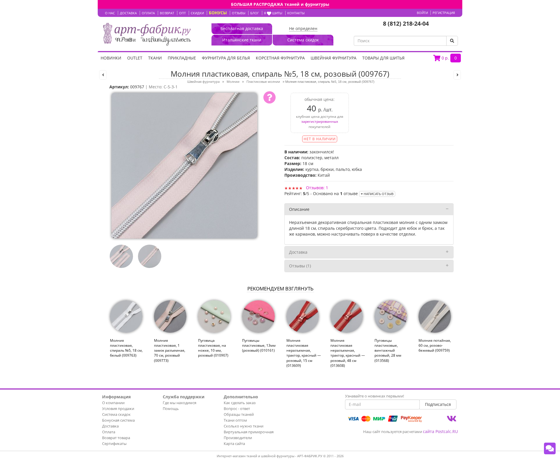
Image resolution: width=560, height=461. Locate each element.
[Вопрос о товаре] (269, 97)
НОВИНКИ (111, 58)
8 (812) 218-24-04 (406, 23)
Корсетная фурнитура (280, 58)
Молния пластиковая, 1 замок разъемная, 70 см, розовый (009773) (169, 350)
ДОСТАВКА (128, 13)
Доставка (298, 252)
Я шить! (273, 13)
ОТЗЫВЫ (238, 13)
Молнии (233, 81)
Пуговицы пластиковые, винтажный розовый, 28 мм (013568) (387, 350)
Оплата (108, 431)
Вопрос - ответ (237, 408)
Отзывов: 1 (317, 187)
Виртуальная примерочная (249, 431)
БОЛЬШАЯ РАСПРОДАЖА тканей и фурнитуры (280, 4)
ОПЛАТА (148, 13)
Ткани (155, 58)
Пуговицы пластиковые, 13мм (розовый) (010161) (259, 345)
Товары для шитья (383, 58)
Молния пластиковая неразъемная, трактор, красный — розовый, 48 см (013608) (347, 353)
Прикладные (182, 58)
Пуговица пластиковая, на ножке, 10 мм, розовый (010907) (213, 348)
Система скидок (116, 414)
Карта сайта (234, 443)
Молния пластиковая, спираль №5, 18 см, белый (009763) (126, 348)
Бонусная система (118, 420)
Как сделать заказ (240, 402)
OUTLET (134, 58)
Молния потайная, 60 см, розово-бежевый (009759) (435, 345)
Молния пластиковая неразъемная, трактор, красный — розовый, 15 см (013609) (303, 353)
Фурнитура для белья (226, 58)
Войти (422, 12)
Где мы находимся (179, 402)
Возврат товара (116, 437)
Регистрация (444, 12)
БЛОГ (254, 13)
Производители (238, 437)
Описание (299, 209)
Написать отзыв (378, 194)
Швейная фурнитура (333, 58)
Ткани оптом (235, 420)
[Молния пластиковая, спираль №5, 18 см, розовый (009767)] (184, 165)
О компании (113, 402)
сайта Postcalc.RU (440, 431)
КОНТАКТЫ (295, 13)
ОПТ (182, 13)
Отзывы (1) (300, 266)
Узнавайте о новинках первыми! (374, 396)
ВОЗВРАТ (167, 13)
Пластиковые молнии (263, 81)
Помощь (171, 408)
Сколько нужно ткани (243, 426)
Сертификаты (114, 443)
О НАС (110, 13)
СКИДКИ (197, 13)
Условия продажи (118, 408)
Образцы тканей (239, 414)
